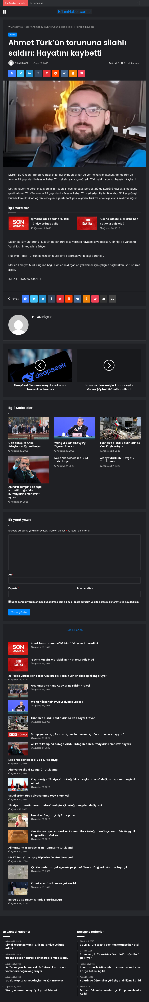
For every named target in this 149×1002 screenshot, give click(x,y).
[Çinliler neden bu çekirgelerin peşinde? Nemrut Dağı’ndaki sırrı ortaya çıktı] (18, 872)
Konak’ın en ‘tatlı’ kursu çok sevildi (53, 883)
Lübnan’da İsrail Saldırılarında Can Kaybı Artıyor (120, 444)
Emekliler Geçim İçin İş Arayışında (53, 815)
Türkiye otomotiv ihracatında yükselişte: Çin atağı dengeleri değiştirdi (55, 805)
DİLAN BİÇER (22, 63)
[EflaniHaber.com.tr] (74, 11)
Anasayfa (16, 26)
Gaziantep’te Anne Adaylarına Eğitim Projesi (24, 444)
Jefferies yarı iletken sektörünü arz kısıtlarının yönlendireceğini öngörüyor (72, 3)
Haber (27, 26)
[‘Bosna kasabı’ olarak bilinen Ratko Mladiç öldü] (87, 223)
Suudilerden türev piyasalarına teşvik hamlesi (38, 795)
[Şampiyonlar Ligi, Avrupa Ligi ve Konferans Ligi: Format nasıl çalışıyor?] (18, 734)
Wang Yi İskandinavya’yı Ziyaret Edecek (70, 444)
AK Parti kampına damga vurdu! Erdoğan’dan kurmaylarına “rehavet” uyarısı (25, 492)
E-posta (13, 588)
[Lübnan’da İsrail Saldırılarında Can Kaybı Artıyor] (120, 428)
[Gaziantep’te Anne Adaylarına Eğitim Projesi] (28, 428)
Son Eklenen (75, 630)
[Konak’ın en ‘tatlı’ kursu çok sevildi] (18, 888)
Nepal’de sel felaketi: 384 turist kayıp (71, 459)
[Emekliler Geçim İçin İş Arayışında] (18, 820)
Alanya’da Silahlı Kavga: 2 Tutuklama (117, 459)
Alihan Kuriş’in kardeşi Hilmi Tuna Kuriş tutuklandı (40, 847)
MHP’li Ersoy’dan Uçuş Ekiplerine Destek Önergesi (40, 857)
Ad (10, 574)
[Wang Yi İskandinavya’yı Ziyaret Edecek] (74, 428)
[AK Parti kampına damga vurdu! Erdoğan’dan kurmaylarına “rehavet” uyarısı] (28, 469)
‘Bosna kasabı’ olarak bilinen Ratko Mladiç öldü (62, 659)
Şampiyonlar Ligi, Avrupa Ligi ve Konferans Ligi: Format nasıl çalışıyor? (77, 734)
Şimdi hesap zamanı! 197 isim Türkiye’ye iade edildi (64, 643)
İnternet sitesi (85, 588)
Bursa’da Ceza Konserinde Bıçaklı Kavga (35, 899)
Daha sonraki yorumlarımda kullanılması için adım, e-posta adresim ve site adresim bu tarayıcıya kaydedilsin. (75, 601)
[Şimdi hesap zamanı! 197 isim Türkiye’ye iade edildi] (19, 223)
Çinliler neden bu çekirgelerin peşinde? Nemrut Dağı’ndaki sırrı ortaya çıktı (80, 867)
